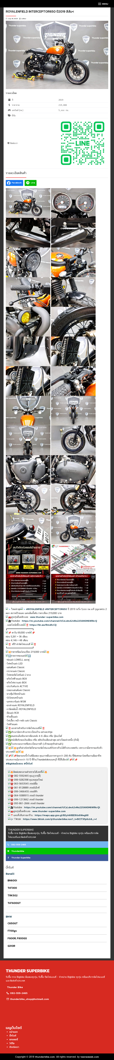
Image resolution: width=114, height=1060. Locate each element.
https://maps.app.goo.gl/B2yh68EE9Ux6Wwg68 (61, 815)
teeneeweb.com (89, 1057)
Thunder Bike (15, 987)
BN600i (12, 880)
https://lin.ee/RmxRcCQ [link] (43, 625)
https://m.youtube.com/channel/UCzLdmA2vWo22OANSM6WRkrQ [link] (59, 621)
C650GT (13, 923)
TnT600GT (14, 903)
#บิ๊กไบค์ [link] (28, 763)
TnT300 (12, 888)
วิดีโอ (12, 1043)
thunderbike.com (45, 1057)
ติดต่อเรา (14, 1047)
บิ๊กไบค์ (12, 1035)
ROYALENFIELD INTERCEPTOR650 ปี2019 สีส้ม (39, 11)
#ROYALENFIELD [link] (35, 609)
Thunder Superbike (20, 857)
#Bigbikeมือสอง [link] (14, 763)
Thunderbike (17, 851)
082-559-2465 (18, 844)
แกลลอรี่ (13, 1039)
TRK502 (13, 895)
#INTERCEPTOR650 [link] (56, 609)
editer (23, 18)
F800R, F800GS (17, 938)
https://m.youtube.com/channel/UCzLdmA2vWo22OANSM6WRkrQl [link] (62, 807)
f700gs (12, 931)
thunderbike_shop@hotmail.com (29, 999)
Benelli (10, 874)
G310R (11, 946)
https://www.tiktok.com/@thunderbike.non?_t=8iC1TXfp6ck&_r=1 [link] (60, 819)
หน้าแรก (13, 1032)
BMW (9, 917)
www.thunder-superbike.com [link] (46, 617)
